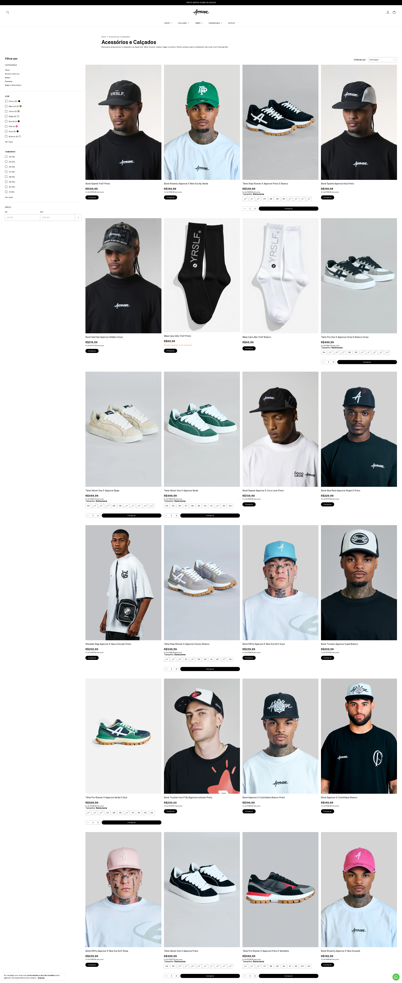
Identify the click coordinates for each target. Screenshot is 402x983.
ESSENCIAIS (214, 23)
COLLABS (182, 23)
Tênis (7, 70)
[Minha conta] (387, 12)
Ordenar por (360, 59)
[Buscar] (7, 12)
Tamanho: (253, 194)
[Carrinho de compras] (394, 12)
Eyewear (9, 81)
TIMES (198, 23)
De (6, 212)
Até (41, 212)
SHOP (167, 23)
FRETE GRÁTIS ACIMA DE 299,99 (201, 2)
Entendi (41, 978)
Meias (7, 77)
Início (103, 37)
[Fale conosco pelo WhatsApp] (396, 977)
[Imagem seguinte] (156, 120)
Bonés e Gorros (12, 74)
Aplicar (78, 217)
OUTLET (231, 23)
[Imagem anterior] (90, 120)
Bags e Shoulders (13, 85)
